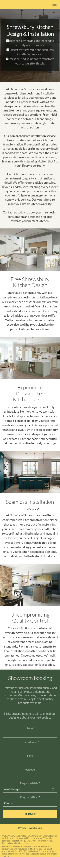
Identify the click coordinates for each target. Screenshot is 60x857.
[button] (54, 4)
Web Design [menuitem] (35, 828)
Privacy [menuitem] (22, 828)
